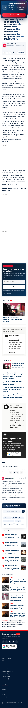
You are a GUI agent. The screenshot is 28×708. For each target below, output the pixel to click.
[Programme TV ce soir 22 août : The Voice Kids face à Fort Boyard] (5, 580)
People (11, 524)
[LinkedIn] (25, 478)
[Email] (13, 52)
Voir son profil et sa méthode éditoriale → (17, 425)
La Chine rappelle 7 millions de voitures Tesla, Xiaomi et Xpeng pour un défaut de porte (12, 560)
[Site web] (16, 478)
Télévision (7, 624)
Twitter (8, 622)
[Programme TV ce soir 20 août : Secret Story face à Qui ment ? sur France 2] (5, 614)
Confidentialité (6, 676)
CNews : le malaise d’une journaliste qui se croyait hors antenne (12, 319)
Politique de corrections (8, 671)
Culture (11, 521)
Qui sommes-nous (6, 661)
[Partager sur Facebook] (7, 52)
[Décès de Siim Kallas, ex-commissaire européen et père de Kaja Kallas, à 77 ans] (23, 544)
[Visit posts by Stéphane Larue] (4, 45)
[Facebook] (17, 478)
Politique (17, 521)
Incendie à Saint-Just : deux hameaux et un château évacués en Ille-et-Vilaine (13, 383)
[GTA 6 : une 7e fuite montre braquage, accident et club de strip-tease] (23, 552)
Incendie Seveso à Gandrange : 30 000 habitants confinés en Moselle (13, 389)
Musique (9, 626)
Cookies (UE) (5, 679)
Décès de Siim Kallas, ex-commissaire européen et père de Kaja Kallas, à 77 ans (12, 545)
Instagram (13, 624)
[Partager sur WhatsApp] (10, 52)
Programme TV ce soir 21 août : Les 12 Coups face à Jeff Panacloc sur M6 (17, 607)
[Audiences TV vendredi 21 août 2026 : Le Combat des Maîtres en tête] (5, 588)
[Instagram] (21, 478)
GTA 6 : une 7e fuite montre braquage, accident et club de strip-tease (12, 552)
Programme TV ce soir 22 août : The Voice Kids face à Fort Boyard (18, 581)
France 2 (15, 466)
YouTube (14, 622)
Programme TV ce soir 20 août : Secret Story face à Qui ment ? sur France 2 (17, 615)
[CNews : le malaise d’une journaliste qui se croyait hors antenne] (14, 309)
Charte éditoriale (6, 669)
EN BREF (15, 517)
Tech (17, 524)
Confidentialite (7, 293)
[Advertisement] (14, 157)
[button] (17, 472)
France (10, 466)
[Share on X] (4, 52)
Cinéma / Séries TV (7, 697)
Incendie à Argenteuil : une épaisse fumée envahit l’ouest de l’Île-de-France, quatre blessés (13, 395)
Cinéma (22, 524)
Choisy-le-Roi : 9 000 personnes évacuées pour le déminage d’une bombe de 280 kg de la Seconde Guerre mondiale (13, 375)
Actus (5, 521)
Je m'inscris (14, 287)
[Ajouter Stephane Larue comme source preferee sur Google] (14, 454)
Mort (14, 626)
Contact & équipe (6, 658)
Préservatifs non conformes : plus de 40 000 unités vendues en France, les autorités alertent (18, 598)
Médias (11, 577)
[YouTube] (20, 478)
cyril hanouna (7, 517)
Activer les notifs (13, 15)
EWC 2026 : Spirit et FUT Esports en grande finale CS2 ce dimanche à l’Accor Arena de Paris (12, 537)
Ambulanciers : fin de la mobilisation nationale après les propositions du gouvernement (12, 568)
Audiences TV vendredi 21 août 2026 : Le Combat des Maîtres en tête (17, 589)
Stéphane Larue (12, 43)
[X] (3, 641)
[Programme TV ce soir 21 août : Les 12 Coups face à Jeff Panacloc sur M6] (5, 606)
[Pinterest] (24, 478)
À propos (4, 656)
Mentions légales (6, 674)
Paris (20, 620)
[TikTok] (16, 641)
